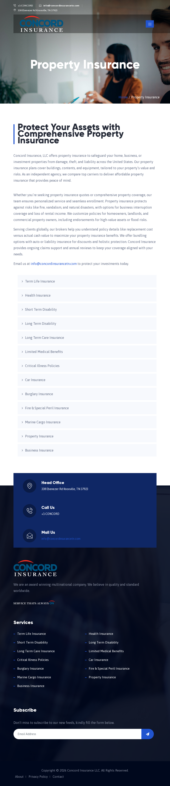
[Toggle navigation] (150, 24)
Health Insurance (38, 295)
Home (123, 97)
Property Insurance (39, 436)
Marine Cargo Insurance (43, 422)
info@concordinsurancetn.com (61, 5)
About (19, 777)
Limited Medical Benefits (44, 352)
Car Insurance (35, 380)
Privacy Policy (38, 777)
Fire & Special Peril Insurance (47, 408)
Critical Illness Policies (42, 366)
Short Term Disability (41, 309)
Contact (58, 777)
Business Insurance (39, 450)
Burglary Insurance (39, 394)
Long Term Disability (40, 323)
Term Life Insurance (40, 281)
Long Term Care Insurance (44, 337)
